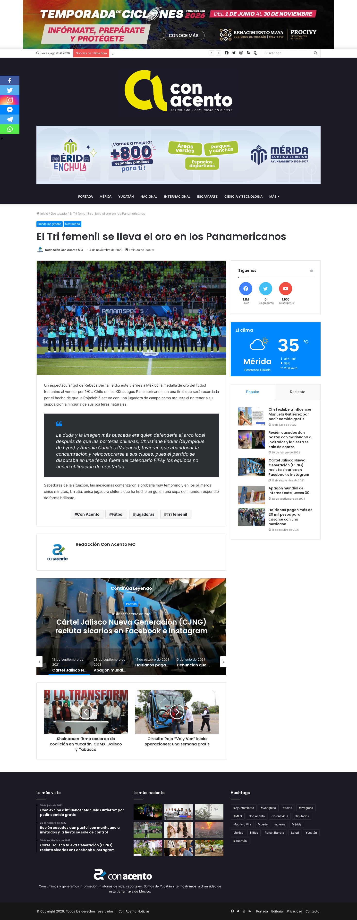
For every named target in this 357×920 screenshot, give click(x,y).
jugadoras (145, 514)
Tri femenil (177, 514)
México (238, 832)
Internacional (177, 196)
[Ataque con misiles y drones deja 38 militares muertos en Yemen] (209, 830)
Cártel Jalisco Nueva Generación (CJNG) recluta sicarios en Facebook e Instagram (289, 467)
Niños (254, 832)
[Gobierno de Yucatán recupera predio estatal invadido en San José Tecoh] (148, 812)
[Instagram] (9, 100)
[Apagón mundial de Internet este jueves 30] (251, 495)
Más (272, 196)
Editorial (277, 911)
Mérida (105, 196)
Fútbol (117, 514)
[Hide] (2, 139)
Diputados (302, 816)
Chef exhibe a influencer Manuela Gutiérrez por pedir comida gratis (290, 414)
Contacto (312, 911)
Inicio (43, 213)
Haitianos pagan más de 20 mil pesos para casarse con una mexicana (291, 517)
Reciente (297, 391)
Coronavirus (280, 816)
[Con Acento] (178, 91)
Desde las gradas (49, 224)
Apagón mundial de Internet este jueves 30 (131, 626)
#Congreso (268, 808)
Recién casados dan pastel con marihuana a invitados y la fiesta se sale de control (290, 439)
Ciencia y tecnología (243, 196)
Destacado (59, 213)
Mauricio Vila (242, 824)
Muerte (263, 824)
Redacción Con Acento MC (64, 250)
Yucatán (126, 196)
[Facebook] (9, 80)
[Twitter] (9, 90)
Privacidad (294, 911)
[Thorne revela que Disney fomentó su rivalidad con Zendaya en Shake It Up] (178, 830)
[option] (131, 626)
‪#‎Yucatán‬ (240, 841)
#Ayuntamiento (243, 808)
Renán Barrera (274, 832)
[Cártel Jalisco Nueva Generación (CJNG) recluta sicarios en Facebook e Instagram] (251, 467)
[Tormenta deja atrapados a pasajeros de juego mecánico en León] (209, 812)
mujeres (279, 824)
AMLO (237, 816)
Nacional (149, 196)
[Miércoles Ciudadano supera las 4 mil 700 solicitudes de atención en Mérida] (178, 848)
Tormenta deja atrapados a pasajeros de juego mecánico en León (161, 53)
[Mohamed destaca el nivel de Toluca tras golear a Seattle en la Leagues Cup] (148, 830)
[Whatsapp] (9, 129)
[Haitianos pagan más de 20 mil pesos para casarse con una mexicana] (251, 517)
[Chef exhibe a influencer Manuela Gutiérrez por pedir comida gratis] (251, 416)
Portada (85, 196)
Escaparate (207, 196)
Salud (295, 832)
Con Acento (88, 514)
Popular (252, 391)
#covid (287, 808)
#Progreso (306, 808)
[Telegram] (9, 119)
